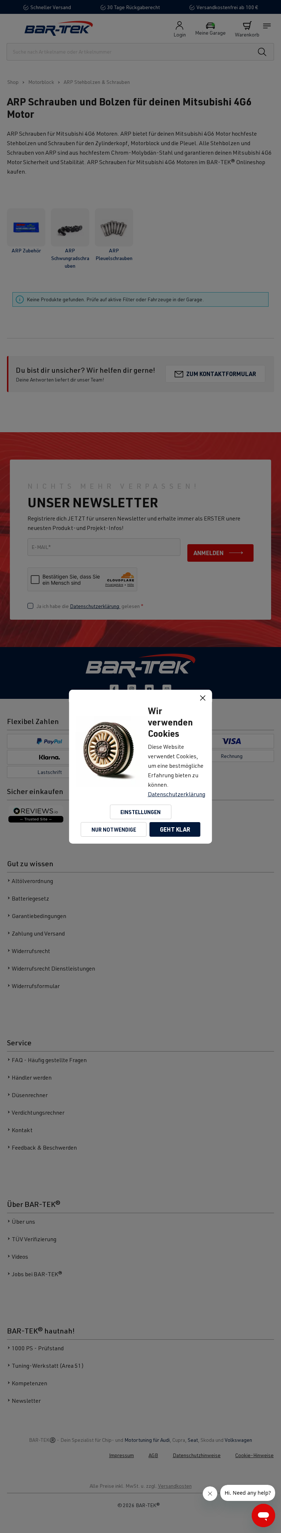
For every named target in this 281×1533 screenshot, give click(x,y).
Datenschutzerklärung (176, 794)
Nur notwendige (113, 829)
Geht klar (175, 829)
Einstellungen (140, 812)
